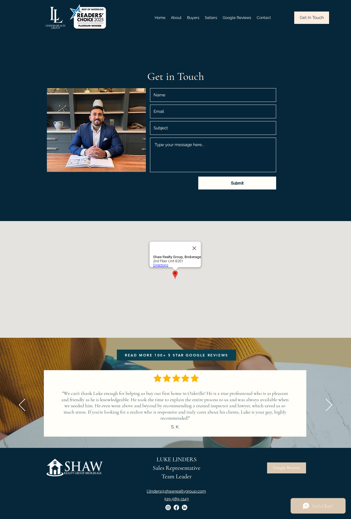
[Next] (329, 405)
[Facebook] (176, 507)
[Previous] (22, 405)
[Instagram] (168, 507)
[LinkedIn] (184, 507)
